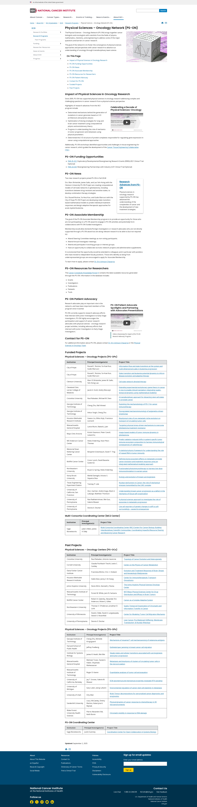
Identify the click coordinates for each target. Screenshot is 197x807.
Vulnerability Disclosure (101, 774)
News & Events (39, 51)
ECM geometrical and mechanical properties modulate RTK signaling (136, 681)
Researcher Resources (41, 47)
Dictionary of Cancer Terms (71, 767)
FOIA (94, 763)
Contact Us (65, 759)
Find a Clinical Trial (68, 771)
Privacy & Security (99, 767)
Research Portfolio (40, 32)
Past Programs (40, 40)
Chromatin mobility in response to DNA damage (128, 713)
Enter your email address (133, 760)
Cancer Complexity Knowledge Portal (83, 273)
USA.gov (164, 804)
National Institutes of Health (157, 799)
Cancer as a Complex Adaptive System (138, 600)
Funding (36, 43)
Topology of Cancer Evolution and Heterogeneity (143, 559)
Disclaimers (96, 771)
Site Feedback (161, 792)
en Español (34, 763)
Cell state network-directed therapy (132, 381)
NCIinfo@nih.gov (146, 792)
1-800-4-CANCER (130, 792)
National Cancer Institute (159, 801)
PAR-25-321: (72, 161)
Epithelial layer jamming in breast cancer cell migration (131, 647)
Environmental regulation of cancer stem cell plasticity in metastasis (136, 688)
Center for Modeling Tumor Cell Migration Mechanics (144, 614)
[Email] (166, 23)
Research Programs (40, 36)
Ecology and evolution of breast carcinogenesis (137, 477)
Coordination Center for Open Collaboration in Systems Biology (131, 732)
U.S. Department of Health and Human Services (151, 797)
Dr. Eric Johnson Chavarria (104, 262)
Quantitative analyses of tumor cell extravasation (129, 672)
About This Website (37, 759)
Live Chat (117, 792)
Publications (66, 763)
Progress (36, 59)
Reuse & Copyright (37, 767)
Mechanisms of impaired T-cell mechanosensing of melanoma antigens (137, 640)
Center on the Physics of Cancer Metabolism (141, 565)
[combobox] (147, 10)
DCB (33, 28)
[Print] (162, 23)
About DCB (37, 55)
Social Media (35, 771)
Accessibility (96, 759)
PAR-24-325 (72, 167)
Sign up (128, 770)
